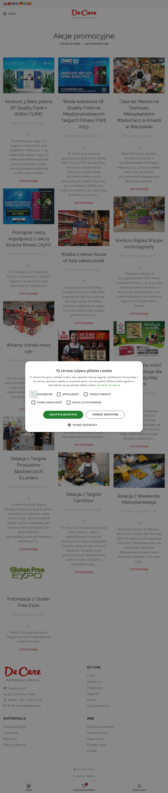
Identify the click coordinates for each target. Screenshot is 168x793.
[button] (84, 425)
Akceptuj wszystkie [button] (63, 414)
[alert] (84, 396)
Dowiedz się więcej (108, 385)
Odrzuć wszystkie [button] (105, 414)
